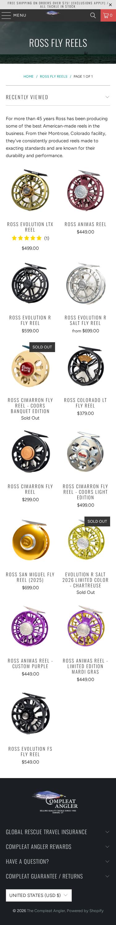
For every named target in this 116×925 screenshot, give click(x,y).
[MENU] (3, 15)
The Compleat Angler (46, 910)
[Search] (93, 15)
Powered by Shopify (85, 910)
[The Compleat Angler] (58, 15)
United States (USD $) (35, 895)
